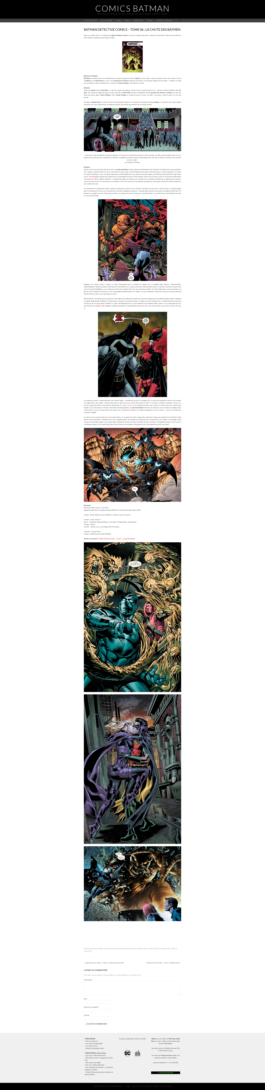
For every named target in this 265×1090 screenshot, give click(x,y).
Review (111, 948)
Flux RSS (143, 1039)
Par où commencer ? (92, 1041)
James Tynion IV (154, 948)
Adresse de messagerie (91, 1007)
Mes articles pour (93, 1062)
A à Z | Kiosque (106, 20)
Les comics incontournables (94, 1043)
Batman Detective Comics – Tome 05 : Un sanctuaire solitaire (104, 963)
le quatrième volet (99, 306)
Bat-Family (94, 948)
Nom (86, 999)
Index (127, 20)
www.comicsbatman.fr (159, 1062)
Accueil (121, 1039)
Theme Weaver (145, 1086)
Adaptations (138, 20)
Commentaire (88, 980)
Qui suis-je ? (89, 1055)
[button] (165, 1072)
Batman (101, 948)
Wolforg (168, 1086)
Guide (118, 20)
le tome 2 (114, 294)
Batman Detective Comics (129, 948)
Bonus (150, 20)
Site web (86, 1015)
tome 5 (98, 35)
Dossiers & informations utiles (95, 1048)
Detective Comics (142, 948)
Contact (136, 1039)
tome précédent (94, 176)
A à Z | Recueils (91, 20)
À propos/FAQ (129, 1039)
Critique (106, 948)
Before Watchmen (99, 1065)
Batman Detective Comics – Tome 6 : (117, 539)
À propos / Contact (164, 20)
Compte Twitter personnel (93, 1072)
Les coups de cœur (91, 1046)
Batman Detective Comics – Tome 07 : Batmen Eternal (164, 963)
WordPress (118, 1086)
